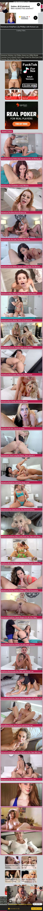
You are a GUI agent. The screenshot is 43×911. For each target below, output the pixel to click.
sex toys (18, 59)
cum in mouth (11, 57)
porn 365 (3, 901)
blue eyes (35, 57)
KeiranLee (4, 55)
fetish (19, 57)
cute (40, 57)
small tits (28, 57)
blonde (36, 55)
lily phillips (17, 55)
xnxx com (3, 903)
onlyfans (10, 55)
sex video (3, 897)
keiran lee (25, 55)
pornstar (3, 59)
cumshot (4, 57)
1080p (31, 55)
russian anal (4, 899)
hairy (22, 57)
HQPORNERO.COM (21, 2)
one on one (11, 59)
